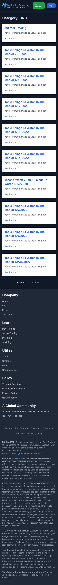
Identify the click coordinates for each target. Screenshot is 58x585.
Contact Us (48, 428)
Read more (10, 38)
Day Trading (8, 328)
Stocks (6, 356)
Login (51, 6)
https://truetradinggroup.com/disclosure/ (21, 453)
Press (5, 310)
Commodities (9, 370)
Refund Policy (9, 397)
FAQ (4, 305)
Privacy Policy (9, 393)
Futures (6, 365)
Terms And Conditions (30, 428)
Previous (21, 282)
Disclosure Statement (13, 388)
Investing (7, 337)
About (5, 301)
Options (6, 361)
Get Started (38, 5)
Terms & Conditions (12, 384)
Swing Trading (9, 333)
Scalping (6, 342)
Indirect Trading (15, 28)
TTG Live (7, 314)
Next (39, 282)
